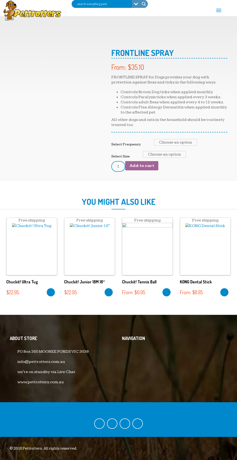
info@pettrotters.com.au (41, 361)
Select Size (120, 156)
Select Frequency (126, 144)
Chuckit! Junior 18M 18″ (84, 281)
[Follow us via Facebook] (99, 423)
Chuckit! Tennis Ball (139, 281)
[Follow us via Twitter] (112, 423)
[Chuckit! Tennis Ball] (147, 251)
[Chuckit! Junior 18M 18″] (89, 225)
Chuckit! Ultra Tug (22, 281)
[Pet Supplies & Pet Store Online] (32, 10)
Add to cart (141, 165)
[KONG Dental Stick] (205, 225)
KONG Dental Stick (196, 281)
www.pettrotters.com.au (40, 382)
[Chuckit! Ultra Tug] (31, 225)
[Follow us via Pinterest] (137, 423)
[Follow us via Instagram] (125, 423)
